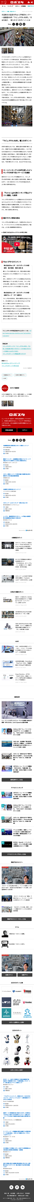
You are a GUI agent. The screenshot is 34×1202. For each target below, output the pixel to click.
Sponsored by (22, 530)
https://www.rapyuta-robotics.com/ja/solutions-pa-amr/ (17, 333)
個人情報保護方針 (11, 1195)
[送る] (20, 24)
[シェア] (17, 24)
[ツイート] (13, 24)
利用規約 (27, 1193)
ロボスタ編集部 (14, 388)
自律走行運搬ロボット (21, 375)
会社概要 (12, 1193)
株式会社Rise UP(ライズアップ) (11, 363)
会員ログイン (9, 975)
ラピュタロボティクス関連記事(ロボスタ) (14, 354)
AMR (5, 378)
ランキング (10, 6)
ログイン (24, 430)
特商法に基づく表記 (23, 1195)
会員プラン (25, 975)
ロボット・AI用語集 (20, 6)
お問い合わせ (20, 1193)
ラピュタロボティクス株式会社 (10, 366)
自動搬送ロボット (8, 375)
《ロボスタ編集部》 (27, 368)
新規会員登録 (9, 430)
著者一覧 (6, 1193)
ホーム (3, 6)
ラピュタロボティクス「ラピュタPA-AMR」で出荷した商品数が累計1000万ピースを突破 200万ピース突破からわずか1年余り (17, 349)
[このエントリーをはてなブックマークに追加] (24, 24)
